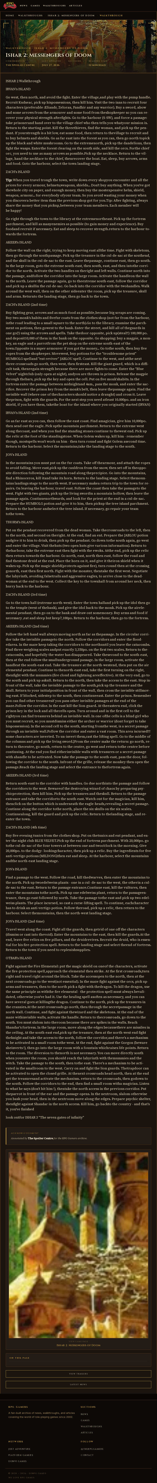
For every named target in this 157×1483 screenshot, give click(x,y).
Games (35, 5)
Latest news (78, 1384)
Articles (75, 5)
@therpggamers (92, 1449)
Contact (87, 1455)
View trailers (78, 1374)
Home (10, 15)
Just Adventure (19, 1449)
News (24, 5)
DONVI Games (17, 1461)
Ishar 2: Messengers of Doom (71, 15)
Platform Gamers (20, 1455)
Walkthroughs (54, 5)
